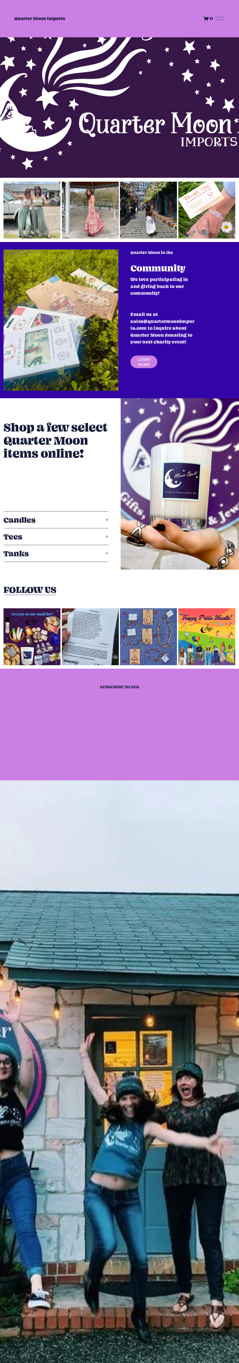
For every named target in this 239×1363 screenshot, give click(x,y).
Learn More (144, 362)
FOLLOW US (30, 589)
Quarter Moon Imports (39, 18)
